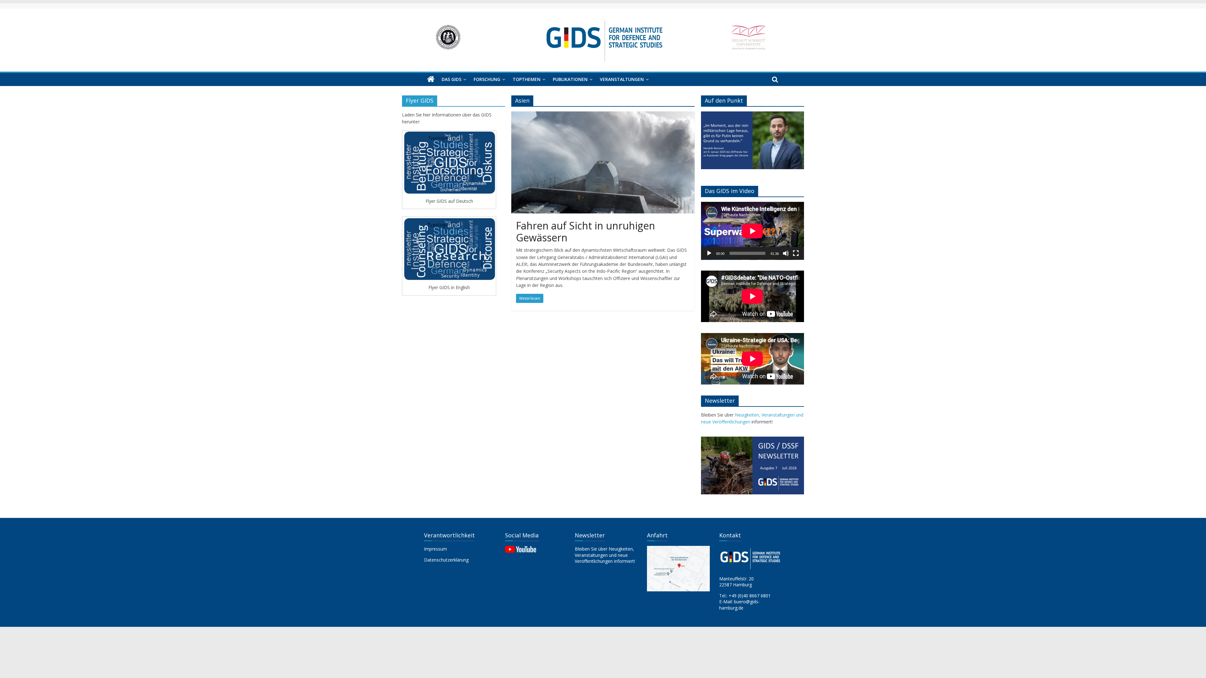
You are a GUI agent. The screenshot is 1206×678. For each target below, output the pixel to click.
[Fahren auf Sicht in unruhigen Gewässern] (603, 115)
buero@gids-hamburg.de (739, 605)
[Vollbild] (796, 253)
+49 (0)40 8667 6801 (750, 596)
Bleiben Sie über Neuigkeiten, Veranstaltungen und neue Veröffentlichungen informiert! (605, 555)
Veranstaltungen (622, 79)
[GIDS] (431, 79)
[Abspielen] (709, 253)
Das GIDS (451, 79)
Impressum (435, 549)
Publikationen (570, 79)
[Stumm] (786, 253)
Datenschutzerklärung (446, 560)
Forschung (487, 79)
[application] (752, 231)
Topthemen (527, 79)
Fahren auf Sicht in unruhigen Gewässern (585, 231)
